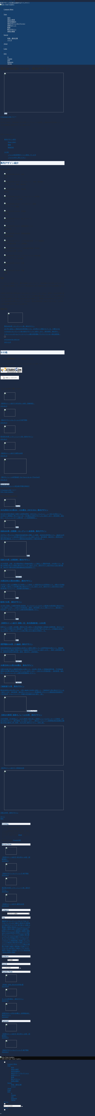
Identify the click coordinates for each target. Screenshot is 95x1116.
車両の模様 (15, 1081)
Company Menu (12, 1064)
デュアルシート (9, 486)
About (20, 835)
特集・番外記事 (16, 1084)
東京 (23, 486)
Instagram (14, 1098)
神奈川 (27, 486)
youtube (13, 1095)
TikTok (13, 1100)
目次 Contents (4, 134)
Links (9, 1090)
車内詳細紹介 (15, 1071)
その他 (6, 152)
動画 (12, 1077)
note (12, 1097)
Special (9, 1083)
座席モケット (15, 1075)
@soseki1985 (17, 840)
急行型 (20, 486)
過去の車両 (15, 1069)
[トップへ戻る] (0, 1113)
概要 (9, 145)
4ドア (2, 486)
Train (8, 1066)
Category (4, 913)
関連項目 (11, 147)
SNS (8, 1092)
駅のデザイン (15, 1079)
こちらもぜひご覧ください (17, 157)
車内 (4, 484)
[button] (14, 117)
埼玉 (16, 486)
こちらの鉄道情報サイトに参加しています (22, 155)
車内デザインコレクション (20, 1073)
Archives (4, 960)
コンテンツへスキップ (7, 1)
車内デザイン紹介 (10, 139)
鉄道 (7, 484)
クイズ (13, 1086)
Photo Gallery (12, 142)
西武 (1, 484)
